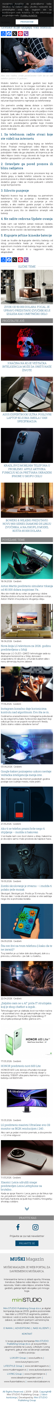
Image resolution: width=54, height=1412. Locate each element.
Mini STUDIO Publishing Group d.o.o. (22, 1308)
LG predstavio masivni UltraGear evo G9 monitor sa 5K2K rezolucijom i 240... (25, 1126)
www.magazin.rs (37, 1366)
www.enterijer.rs (34, 1374)
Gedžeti (17, 581)
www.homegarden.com (26, 1377)
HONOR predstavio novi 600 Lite (21, 1066)
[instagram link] (35, 1227)
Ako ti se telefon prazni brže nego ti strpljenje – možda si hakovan (23, 830)
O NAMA (8, 1328)
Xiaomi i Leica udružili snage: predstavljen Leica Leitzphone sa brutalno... (21, 1185)
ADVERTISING (23, 1328)
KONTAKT (27, 1334)
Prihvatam (27, 22)
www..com (27, 1361)
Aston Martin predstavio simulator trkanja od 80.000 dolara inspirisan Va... (27, 587)
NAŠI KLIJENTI (41, 1328)
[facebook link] (18, 1227)
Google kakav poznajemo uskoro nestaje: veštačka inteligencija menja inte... (26, 773)
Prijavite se (27, 1243)
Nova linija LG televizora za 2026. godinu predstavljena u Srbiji (26, 647)
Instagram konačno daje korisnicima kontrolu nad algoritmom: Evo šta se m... (26, 710)
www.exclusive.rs (40, 1369)
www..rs (35, 1358)
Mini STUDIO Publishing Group (32, 1399)
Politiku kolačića (28, 15)
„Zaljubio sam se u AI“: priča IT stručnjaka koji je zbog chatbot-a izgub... (26, 1005)
